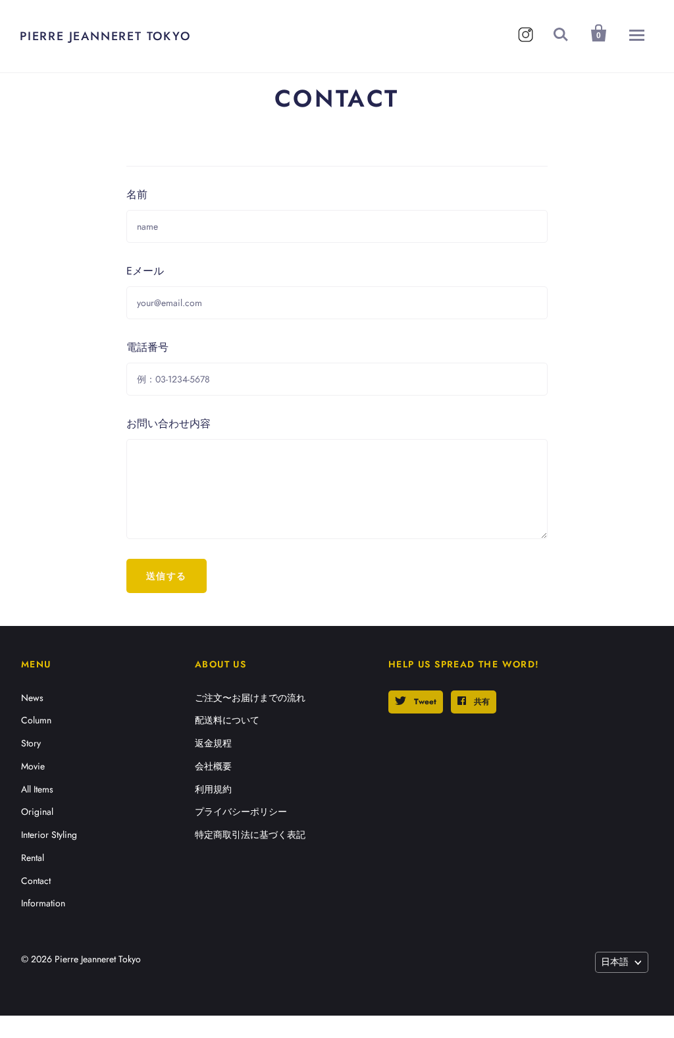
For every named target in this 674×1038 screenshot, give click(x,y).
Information (43, 903)
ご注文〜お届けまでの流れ (250, 697)
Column (36, 720)
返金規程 (213, 743)
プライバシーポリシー (241, 811)
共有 (480, 702)
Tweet (423, 702)
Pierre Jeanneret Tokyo (105, 36)
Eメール (145, 270)
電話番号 (147, 347)
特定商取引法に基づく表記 (250, 834)
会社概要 (213, 766)
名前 (136, 194)
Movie (33, 766)
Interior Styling (49, 834)
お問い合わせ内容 (168, 423)
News (32, 697)
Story (31, 743)
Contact (36, 880)
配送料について (227, 720)
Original (37, 811)
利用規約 (213, 789)
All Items (37, 789)
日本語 (615, 961)
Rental (32, 857)
